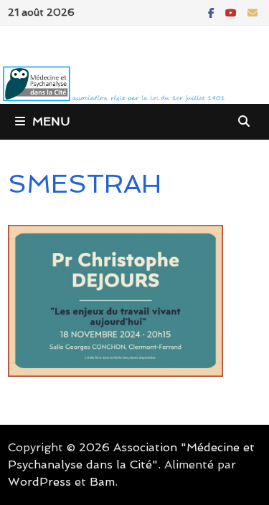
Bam (102, 482)
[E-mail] (252, 11)
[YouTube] (233, 11)
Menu (51, 121)
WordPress (39, 482)
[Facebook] (213, 11)
